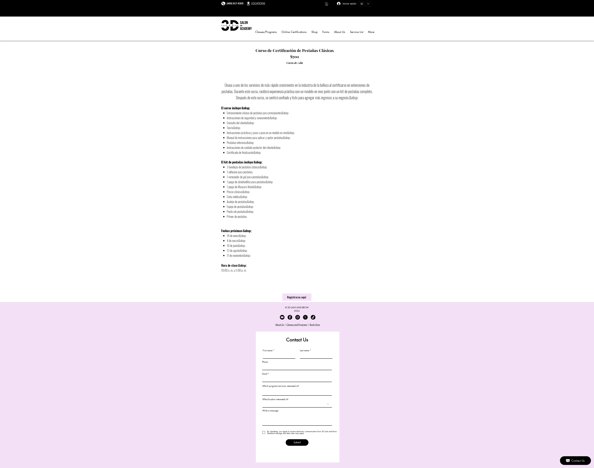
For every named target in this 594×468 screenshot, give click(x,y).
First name (267, 350)
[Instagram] (297, 317)
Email (264, 374)
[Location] (248, 3)
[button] (327, 4)
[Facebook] (290, 317)
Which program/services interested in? (280, 386)
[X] (305, 317)
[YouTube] (282, 317)
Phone (265, 362)
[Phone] (223, 3)
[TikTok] (313, 317)
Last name (304, 350)
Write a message (270, 411)
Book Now (315, 324)
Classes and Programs (296, 324)
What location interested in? (275, 399)
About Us (279, 324)
